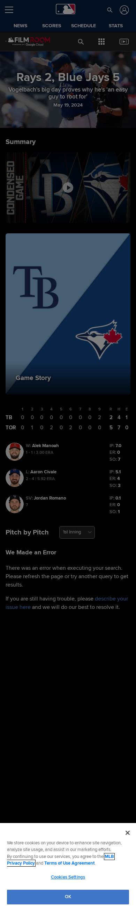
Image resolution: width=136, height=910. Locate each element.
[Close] (127, 832)
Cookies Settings (68, 877)
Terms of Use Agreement (69, 863)
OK (68, 897)
